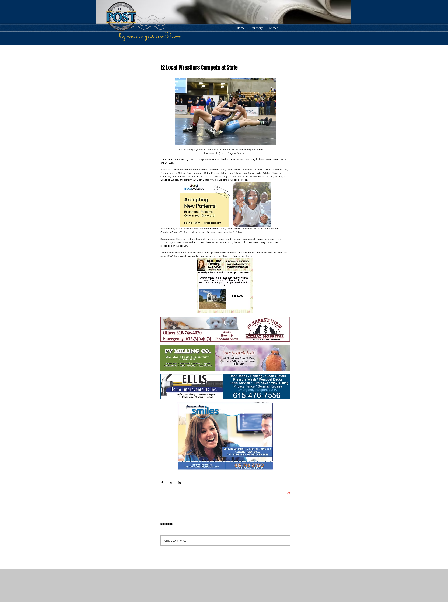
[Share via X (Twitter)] (170, 482)
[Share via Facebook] (162, 482)
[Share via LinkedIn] (179, 482)
